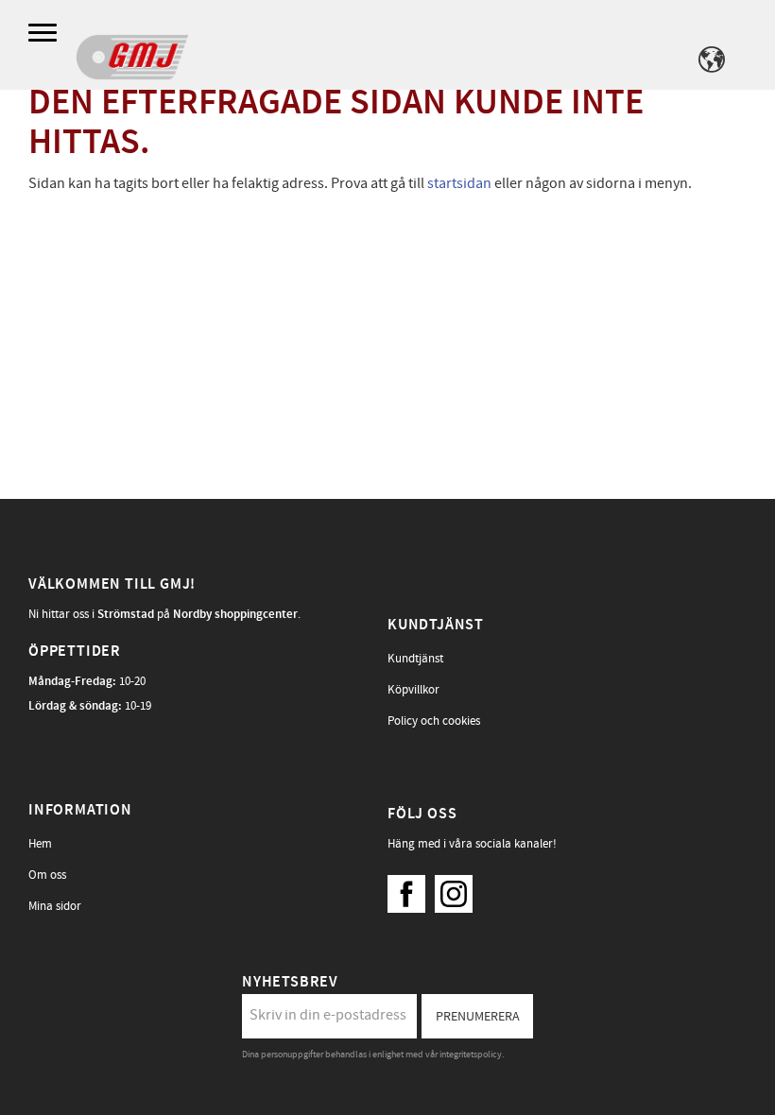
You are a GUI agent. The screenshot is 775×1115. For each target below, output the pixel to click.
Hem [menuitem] (40, 843)
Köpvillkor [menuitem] (413, 689)
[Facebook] (411, 889)
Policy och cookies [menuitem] (434, 721)
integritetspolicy (470, 1054)
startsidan (459, 183)
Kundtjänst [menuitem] (415, 658)
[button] (44, 33)
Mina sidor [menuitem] (54, 906)
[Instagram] (458, 889)
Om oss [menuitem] (47, 875)
